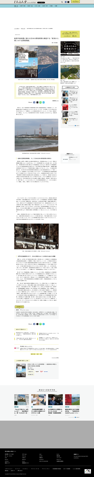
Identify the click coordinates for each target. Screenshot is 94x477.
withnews (7, 461)
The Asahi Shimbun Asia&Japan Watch (81, 456)
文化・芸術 (38, 5)
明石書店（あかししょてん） (26, 346)
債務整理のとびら (25, 463)
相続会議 (58, 455)
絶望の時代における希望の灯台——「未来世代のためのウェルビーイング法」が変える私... (72, 411)
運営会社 (6, 470)
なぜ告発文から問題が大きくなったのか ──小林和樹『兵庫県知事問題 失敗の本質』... (55, 411)
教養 (51, 5)
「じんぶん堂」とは (67, 35)
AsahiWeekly (76, 457)
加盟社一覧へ (74, 35)
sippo (40, 454)
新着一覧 (16, 5)
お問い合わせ (20, 470)
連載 (56, 5)
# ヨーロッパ (67, 415)
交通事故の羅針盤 (60, 461)
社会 (37, 354)
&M (5, 455)
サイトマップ (17, 468)
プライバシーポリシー (46, 468)
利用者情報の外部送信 (57, 468)
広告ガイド (13, 470)
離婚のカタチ (7, 463)
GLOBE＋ (41, 455)
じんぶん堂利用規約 (76, 468)
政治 (41, 354)
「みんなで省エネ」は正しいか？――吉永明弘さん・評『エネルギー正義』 (21, 411)
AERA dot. (24, 459)
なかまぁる (41, 459)
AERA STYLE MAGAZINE (43, 461)
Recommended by (72, 125)
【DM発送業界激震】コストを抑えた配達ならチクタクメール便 (38, 411)
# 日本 (49, 415)
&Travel (10, 455)
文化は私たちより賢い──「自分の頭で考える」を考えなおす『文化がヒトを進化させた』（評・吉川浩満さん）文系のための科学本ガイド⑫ (70, 60)
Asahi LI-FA (59, 459)
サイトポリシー (25, 468)
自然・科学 (45, 5)
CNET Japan (24, 454)
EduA (6, 457)
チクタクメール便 (34, 415)
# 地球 (15, 415)
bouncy (23, 461)
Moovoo (6, 459)
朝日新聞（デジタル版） (9, 454)
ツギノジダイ (59, 457)
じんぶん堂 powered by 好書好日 (20, 2)
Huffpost (23, 457)
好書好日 (75, 1)
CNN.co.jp (24, 455)
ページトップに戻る (55, 357)
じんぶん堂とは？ (41, 2)
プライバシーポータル (35, 468)
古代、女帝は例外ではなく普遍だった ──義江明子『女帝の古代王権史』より (70, 82)
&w (7, 455)
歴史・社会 (30, 5)
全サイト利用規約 (66, 468)
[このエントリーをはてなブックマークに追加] (44, 102)
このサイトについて (8, 468)
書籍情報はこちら (55, 100)
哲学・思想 (23, 5)
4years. (58, 454)
